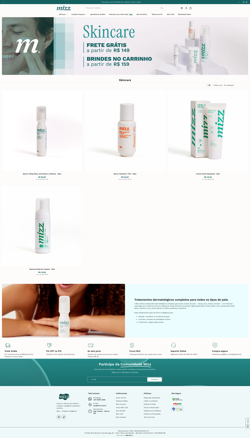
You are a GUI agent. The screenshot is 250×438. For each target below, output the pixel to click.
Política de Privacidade (152, 414)
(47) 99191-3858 (99, 400)
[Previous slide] (3, 2)
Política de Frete (150, 404)
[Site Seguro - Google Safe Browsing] (177, 399)
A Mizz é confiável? (151, 401)
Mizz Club (119, 414)
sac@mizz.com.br (99, 405)
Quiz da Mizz (120, 411)
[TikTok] (246, 2)
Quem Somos (121, 398)
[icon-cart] (190, 8)
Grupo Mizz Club (122, 407)
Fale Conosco (121, 404)
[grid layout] (209, 85)
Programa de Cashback (152, 411)
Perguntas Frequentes (152, 398)
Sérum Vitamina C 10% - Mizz (125, 174)
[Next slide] (239, 2)
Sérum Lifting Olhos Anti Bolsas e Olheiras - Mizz (42, 174)
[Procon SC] (177, 404)
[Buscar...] (161, 8)
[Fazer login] (186, 8)
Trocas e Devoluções (151, 407)
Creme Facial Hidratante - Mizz (208, 174)
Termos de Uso (149, 417)
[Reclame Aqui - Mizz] (177, 409)
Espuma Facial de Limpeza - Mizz (42, 269)
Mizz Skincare (96, 433)
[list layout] (207, 85)
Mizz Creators (121, 417)
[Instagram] (243, 2)
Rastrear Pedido (122, 401)
